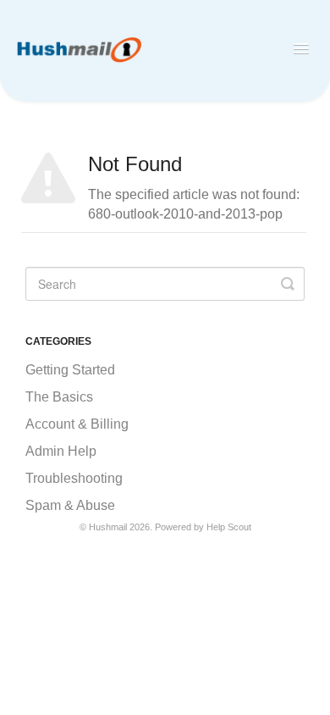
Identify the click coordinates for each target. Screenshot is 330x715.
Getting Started (70, 370)
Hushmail (108, 527)
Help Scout (228, 527)
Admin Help (60, 451)
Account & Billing (77, 424)
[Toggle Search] (287, 284)
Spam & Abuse (70, 505)
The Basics (59, 397)
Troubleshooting (74, 478)
